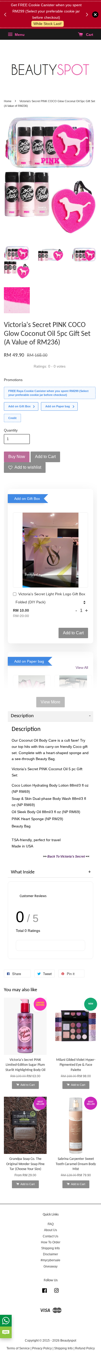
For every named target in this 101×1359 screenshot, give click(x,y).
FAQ (51, 1224)
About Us (50, 1230)
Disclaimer (50, 1254)
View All (82, 667)
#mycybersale (50, 1260)
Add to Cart (73, 633)
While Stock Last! (47, 24)
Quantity (11, 430)
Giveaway (50, 1266)
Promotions (13, 380)
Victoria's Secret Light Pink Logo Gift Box (51, 594)
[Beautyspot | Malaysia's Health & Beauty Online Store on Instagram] (56, 1291)
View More (50, 702)
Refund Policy (85, 1348)
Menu (19, 35)
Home (7, 101)
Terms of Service (18, 1348)
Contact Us (50, 1236)
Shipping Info (50, 1248)
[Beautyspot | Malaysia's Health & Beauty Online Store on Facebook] (44, 1291)
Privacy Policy (42, 1348)
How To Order (50, 1242)
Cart (89, 35)
